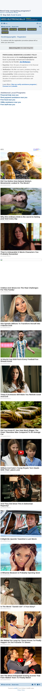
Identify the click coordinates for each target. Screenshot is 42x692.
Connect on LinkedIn (10, 86)
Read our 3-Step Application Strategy (9, 12)
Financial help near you (10, 95)
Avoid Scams (16, 15)
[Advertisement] (16, 5)
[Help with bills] (21, 19)
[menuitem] (5, 23)
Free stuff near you (8, 104)
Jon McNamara (25, 62)
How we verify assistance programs (23, 84)
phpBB (15, 688)
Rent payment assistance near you (14, 97)
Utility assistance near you (11, 102)
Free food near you (8, 100)
